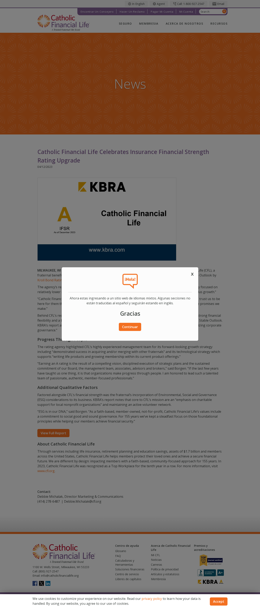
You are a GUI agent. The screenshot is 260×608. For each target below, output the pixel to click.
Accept (218, 601)
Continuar (130, 327)
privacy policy (152, 598)
